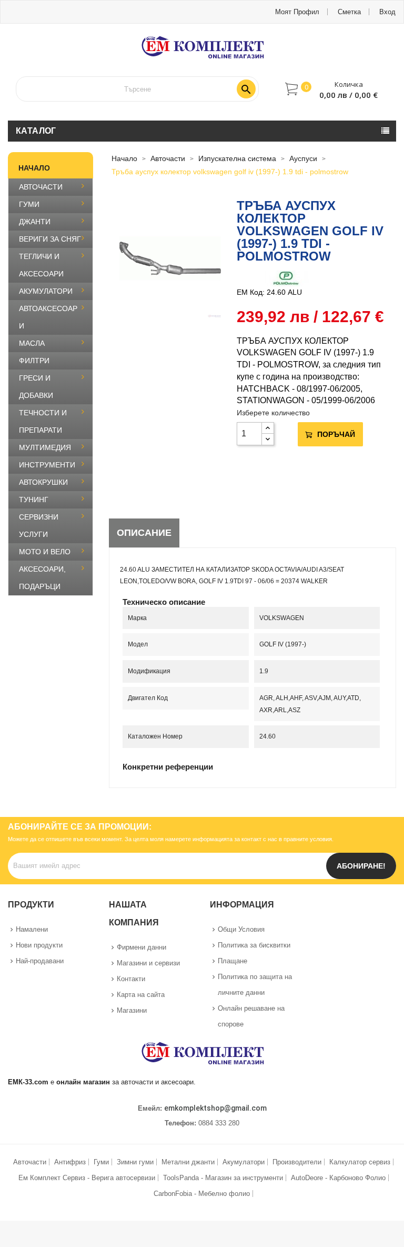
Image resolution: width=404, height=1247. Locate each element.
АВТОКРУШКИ (43, 482)
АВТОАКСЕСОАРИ (48, 317)
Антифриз (70, 1162)
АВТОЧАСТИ (41, 187)
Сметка (349, 11)
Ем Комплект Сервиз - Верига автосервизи (86, 1177)
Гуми (101, 1162)
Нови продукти (39, 945)
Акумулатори (244, 1162)
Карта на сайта (141, 995)
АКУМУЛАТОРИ (46, 291)
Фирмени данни (141, 947)
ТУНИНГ (33, 499)
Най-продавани (40, 961)
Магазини (132, 1010)
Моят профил (297, 11)
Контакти (131, 979)
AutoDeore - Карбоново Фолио (338, 1177)
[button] (331, 89)
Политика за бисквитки (254, 945)
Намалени (32, 929)
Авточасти (29, 1162)
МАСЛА (32, 343)
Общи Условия (241, 929)
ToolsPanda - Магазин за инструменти (223, 1177)
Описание (144, 532)
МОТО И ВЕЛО (44, 551)
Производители (296, 1162)
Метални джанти (188, 1162)
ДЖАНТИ (34, 221)
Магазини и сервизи (148, 963)
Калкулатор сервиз (359, 1162)
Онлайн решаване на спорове (251, 1016)
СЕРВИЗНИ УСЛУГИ (38, 525)
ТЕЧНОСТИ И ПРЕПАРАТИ (43, 421)
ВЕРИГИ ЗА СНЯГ (50, 239)
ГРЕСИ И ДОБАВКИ (36, 387)
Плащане (232, 961)
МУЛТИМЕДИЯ (45, 447)
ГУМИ (29, 204)
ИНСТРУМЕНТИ (47, 465)
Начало (34, 168)
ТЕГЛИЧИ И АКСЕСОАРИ (41, 265)
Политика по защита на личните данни (255, 984)
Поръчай (336, 434)
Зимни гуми (135, 1162)
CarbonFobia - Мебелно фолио (202, 1193)
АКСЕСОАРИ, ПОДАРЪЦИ (42, 578)
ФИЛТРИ (34, 360)
